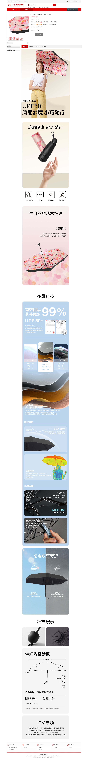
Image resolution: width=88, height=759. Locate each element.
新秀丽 (37, 7)
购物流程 (70, 747)
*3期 (46, 21)
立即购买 (55, 747)
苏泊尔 (47, 7)
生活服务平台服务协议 (13, 747)
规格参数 (31, 46)
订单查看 (25, 747)
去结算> (75, 9)
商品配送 (40, 747)
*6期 (53, 21)
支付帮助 (44, 46)
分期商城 (26, 9)
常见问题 (37, 46)
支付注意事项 (11, 749)
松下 (40, 7)
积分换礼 (14, 9)
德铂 (44, 7)
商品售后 (40, 749)
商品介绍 (25, 46)
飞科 (42, 7)
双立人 (34, 7)
